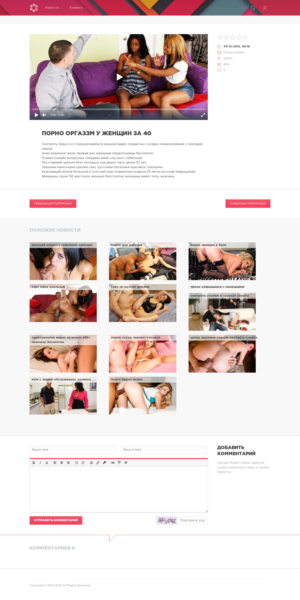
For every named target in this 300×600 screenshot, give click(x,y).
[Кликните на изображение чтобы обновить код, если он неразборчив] (166, 520)
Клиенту (76, 7)
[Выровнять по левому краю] (55, 462)
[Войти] (264, 8)
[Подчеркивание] (47, 462)
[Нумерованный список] (83, 462)
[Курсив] (40, 462)
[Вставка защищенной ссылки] (104, 462)
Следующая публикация (248, 203)
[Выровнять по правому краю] (68, 462)
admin (227, 58)
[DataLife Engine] (34, 8)
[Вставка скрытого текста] (126, 462)
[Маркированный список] (76, 462)
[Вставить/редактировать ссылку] (98, 462)
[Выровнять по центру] (61, 462)
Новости (52, 7)
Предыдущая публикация (53, 203)
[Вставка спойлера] (119, 462)
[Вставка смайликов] (91, 462)
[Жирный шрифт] (34, 462)
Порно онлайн (233, 52)
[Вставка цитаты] (113, 462)
